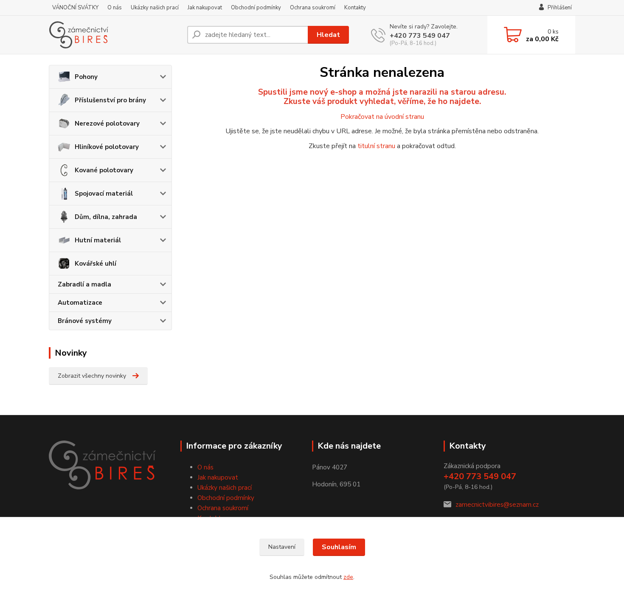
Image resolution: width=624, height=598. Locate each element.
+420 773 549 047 (420, 35)
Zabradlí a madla (84, 284)
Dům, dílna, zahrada (106, 217)
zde (348, 577)
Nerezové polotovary (107, 123)
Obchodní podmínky (256, 7)
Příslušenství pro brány (110, 100)
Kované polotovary (104, 170)
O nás (114, 7)
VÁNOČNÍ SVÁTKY (75, 7)
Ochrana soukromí (312, 7)
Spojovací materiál (104, 193)
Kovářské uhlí (95, 263)
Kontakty (355, 7)
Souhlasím (339, 547)
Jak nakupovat (205, 7)
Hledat (328, 34)
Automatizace (80, 302)
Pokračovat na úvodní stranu (382, 116)
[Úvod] (114, 34)
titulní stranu (376, 146)
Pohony (86, 77)
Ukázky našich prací (155, 7)
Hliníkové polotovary (107, 147)
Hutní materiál (98, 240)
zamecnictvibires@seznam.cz (497, 504)
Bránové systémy (85, 321)
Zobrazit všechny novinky (92, 376)
